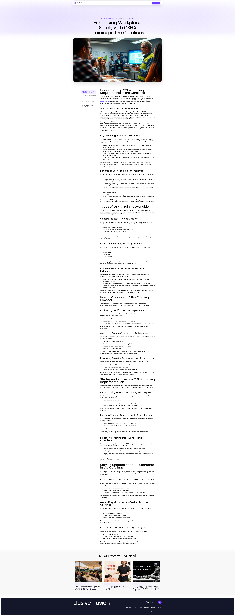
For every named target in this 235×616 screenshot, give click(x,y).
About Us (147, 611)
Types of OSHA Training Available (89, 95)
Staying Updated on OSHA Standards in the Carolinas (87, 106)
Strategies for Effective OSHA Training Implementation (88, 102)
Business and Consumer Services (109, 18)
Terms (156, 611)
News (135, 607)
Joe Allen (132, 18)
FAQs (140, 607)
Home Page (129, 607)
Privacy (152, 611)
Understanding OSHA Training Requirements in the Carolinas (88, 92)
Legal (160, 611)
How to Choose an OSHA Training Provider (89, 98)
